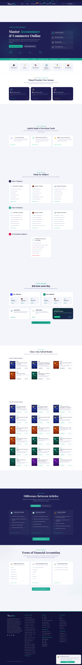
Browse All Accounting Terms (40, 589)
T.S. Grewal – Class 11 (28, 617)
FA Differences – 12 (63, 638)
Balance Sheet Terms (46, 631)
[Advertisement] (41, 13)
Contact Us (62, 627)
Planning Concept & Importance (39, 225)
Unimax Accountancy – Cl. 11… (30, 630)
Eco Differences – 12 (63, 639)
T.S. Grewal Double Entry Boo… (30, 629)
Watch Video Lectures (30, 46)
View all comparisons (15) (58, 532)
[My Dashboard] (74, 4)
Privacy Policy (62, 628)
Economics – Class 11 (46, 625)
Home (61, 617)
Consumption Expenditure (59, 217)
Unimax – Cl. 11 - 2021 (28, 635)
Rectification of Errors (15, 198)
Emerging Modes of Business (38, 196)
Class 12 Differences (46, 505)
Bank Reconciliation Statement (38, 247)
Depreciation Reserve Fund (60, 223)
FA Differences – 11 (63, 633)
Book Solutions (62, 620)
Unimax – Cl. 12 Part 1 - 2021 (30, 637)
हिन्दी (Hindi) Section (63, 625)
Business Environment (37, 223)
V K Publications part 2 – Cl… (30, 654)
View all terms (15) (13, 582)
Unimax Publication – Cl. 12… (30, 639)
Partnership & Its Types (15, 223)
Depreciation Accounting (37, 249)
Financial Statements (15, 194)
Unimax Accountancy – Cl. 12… (30, 632)
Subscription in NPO (14, 221)
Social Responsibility (36, 198)
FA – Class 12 (44, 618)
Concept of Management (37, 215)
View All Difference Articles (40, 539)
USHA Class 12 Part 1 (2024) (30, 645)
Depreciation (13, 196)
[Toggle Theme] (63, 4)
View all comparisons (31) (14, 532)
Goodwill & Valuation (15, 225)
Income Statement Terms (47, 633)
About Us (61, 618)
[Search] (65, 4)
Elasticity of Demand (58, 192)
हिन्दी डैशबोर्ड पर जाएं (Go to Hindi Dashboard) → (41, 322)
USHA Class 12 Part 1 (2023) (30, 644)
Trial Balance (13, 192)
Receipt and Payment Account (16, 217)
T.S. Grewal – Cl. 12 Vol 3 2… (30, 627)
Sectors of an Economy (59, 225)
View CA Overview (35, 255)
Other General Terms (46, 634)
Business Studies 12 (45, 623)
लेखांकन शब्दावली (44, 646)
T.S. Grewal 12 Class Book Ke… (30, 619)
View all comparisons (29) (36, 532)
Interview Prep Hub (63, 623)
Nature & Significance (37, 188)
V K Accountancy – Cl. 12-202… (30, 652)
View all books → (28, 655)
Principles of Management (37, 219)
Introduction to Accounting (16, 188)
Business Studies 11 (45, 622)
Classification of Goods (59, 215)
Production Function (58, 194)
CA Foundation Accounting (47, 620)
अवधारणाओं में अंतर (45, 644)
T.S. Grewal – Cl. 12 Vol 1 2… (29, 624)
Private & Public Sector (37, 192)
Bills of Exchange (36, 253)
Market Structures (58, 198)
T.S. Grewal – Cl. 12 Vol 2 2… (30, 625)
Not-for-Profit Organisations (16, 215)
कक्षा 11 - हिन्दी (44, 641)
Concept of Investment (59, 219)
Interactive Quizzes (63, 622)
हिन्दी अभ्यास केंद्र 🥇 (45, 639)
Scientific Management (37, 221)
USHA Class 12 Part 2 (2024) (30, 649)
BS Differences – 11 (63, 636)
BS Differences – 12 (63, 641)
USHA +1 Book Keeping (29, 640)
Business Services (36, 194)
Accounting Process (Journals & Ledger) (40, 245)
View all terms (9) (35, 582)
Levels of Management (37, 217)
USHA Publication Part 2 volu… (30, 650)
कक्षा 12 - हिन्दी (44, 642)
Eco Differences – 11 (63, 634)
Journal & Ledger (14, 190)
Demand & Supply (58, 190)
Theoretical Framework (37, 243)
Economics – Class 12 (46, 627)
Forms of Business (36, 190)
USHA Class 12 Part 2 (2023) (30, 647)
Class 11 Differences (36, 505)
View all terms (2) (57, 582)
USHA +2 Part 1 (27, 642)
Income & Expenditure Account (17, 219)
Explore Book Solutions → (15, 46)
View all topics (13, 201)
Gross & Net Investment (59, 221)
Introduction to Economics (60, 188)
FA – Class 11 (44, 617)
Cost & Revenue (58, 196)
